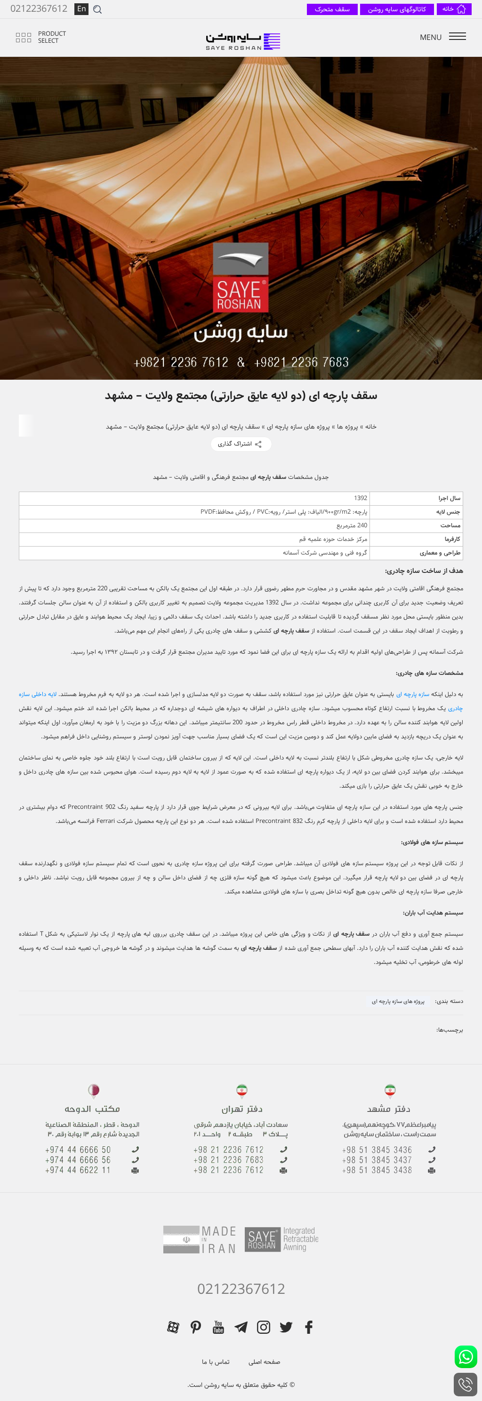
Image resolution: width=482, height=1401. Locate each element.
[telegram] (241, 1327)
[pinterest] (196, 1327)
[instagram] (264, 1327)
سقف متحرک (332, 9)
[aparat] (173, 1327)
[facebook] (309, 1327)
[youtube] (218, 1327)
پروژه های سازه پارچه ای (298, 427)
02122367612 (241, 1290)
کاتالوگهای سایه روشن (397, 9)
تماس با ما (216, 1362)
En (81, 9)
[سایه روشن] (244, 37)
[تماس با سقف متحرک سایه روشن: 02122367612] (465, 1384)
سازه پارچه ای (412, 694)
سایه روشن (218, 1385)
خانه (371, 427)
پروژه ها (347, 427)
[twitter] (286, 1327)
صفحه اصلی (264, 1362)
